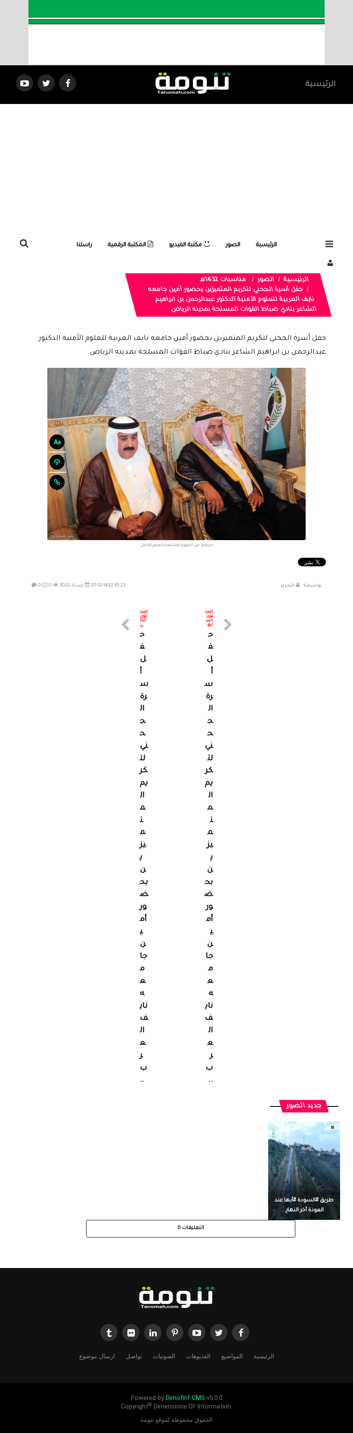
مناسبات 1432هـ (223, 280)
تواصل (134, 1356)
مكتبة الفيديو (186, 245)
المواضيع (232, 1356)
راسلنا (84, 245)
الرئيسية (320, 84)
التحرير (287, 585)
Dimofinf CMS (185, 1398)
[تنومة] (176, 1298)
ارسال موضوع (97, 1356)
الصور (233, 245)
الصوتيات (164, 1356)
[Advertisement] (176, 168)
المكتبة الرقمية (128, 245)
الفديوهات (198, 1356)
